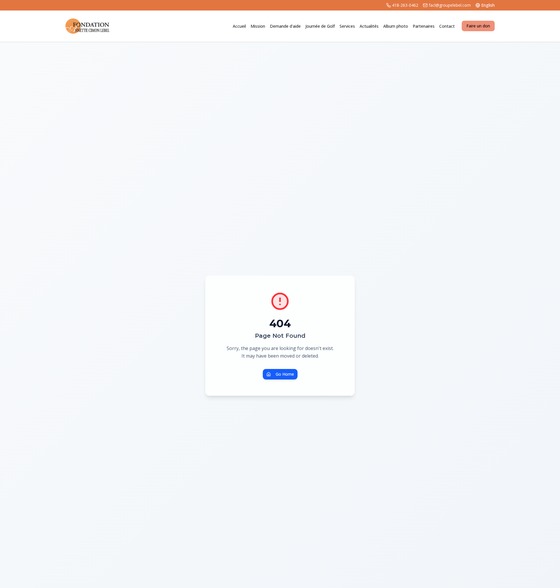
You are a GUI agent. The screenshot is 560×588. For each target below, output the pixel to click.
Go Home (285, 374)
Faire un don (478, 26)
